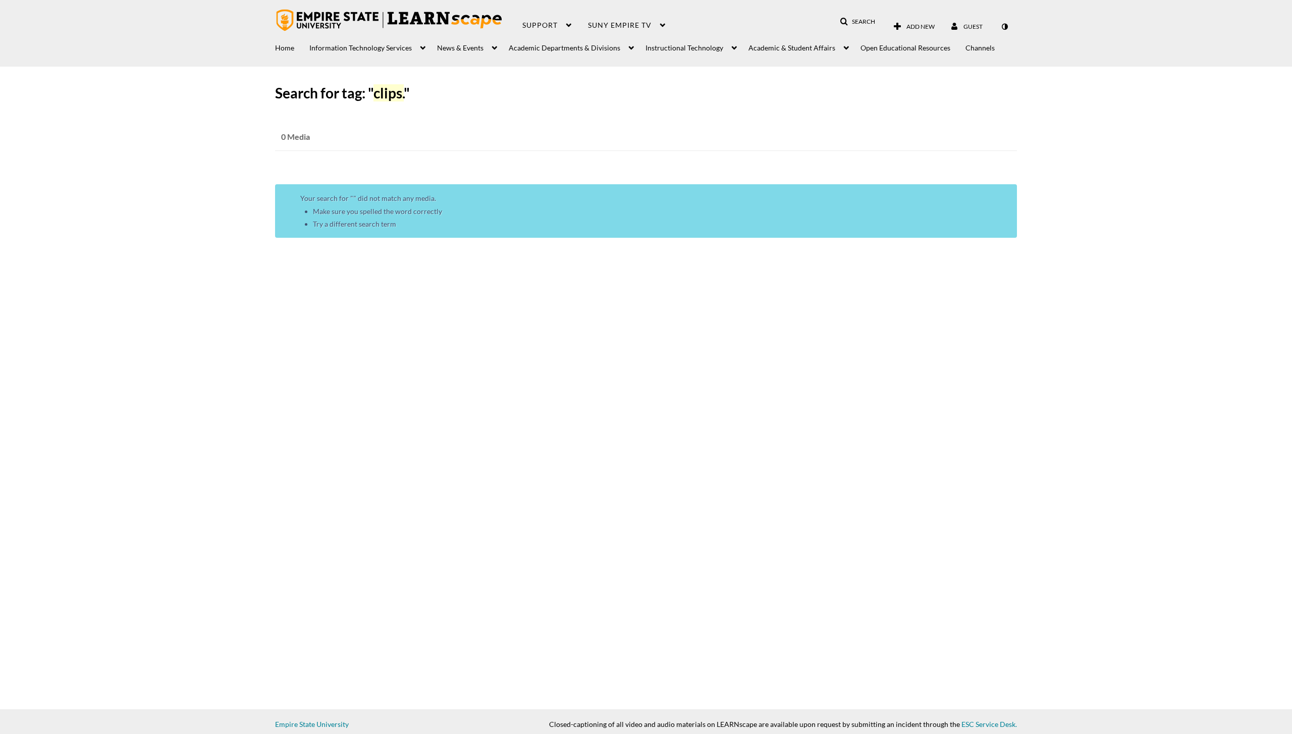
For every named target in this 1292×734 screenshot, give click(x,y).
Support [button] (540, 25)
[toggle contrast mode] (1004, 27)
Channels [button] (980, 47)
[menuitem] (292, 45)
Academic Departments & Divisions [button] (564, 47)
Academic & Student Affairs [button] (791, 47)
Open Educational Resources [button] (905, 47)
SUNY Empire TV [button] (620, 25)
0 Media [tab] (295, 136)
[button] (857, 22)
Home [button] (284, 47)
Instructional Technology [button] (684, 47)
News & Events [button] (460, 47)
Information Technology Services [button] (360, 47)
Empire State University (312, 724)
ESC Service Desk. (989, 724)
